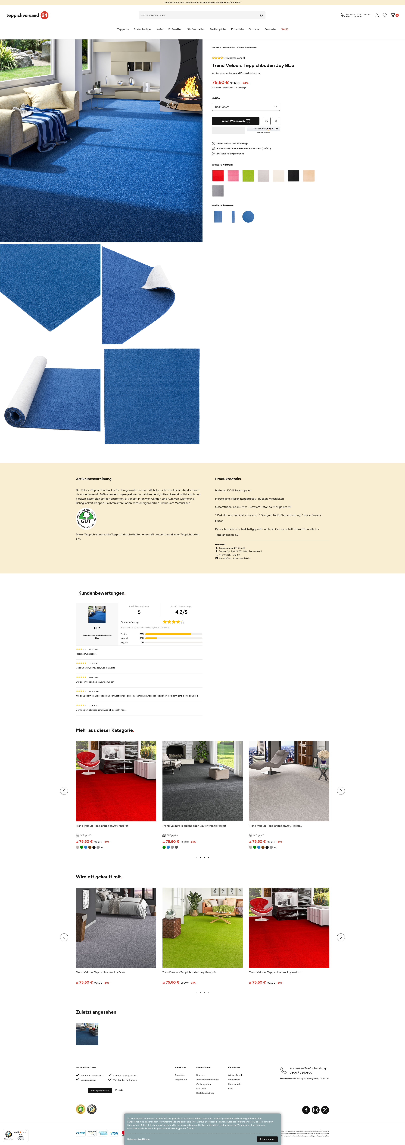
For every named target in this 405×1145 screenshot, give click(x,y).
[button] (263, 130)
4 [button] (208, 857)
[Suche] (261, 15)
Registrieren (181, 1079)
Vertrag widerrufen (99, 1090)
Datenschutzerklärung (138, 1139)
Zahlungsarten (203, 1084)
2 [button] (200, 857)
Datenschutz (234, 1084)
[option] (202, 2)
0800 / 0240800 (301, 1072)
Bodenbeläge (229, 47)
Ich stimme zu (267, 1139)
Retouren (201, 1088)
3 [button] (204, 857)
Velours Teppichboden (247, 47)
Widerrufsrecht (235, 1075)
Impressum (234, 1079)
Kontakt (119, 1090)
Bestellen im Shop (205, 1092)
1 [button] (196, 857)
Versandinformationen (207, 1079)
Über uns (200, 1075)
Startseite (216, 47)
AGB (230, 1088)
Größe (216, 98)
